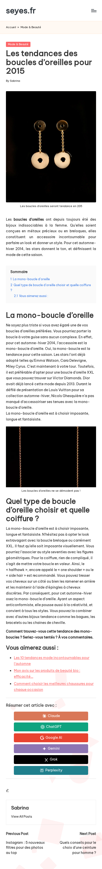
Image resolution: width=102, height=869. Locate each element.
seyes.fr (21, 10)
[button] (21, 816)
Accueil (11, 27)
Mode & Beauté (31, 27)
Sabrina (20, 808)
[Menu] (93, 10)
